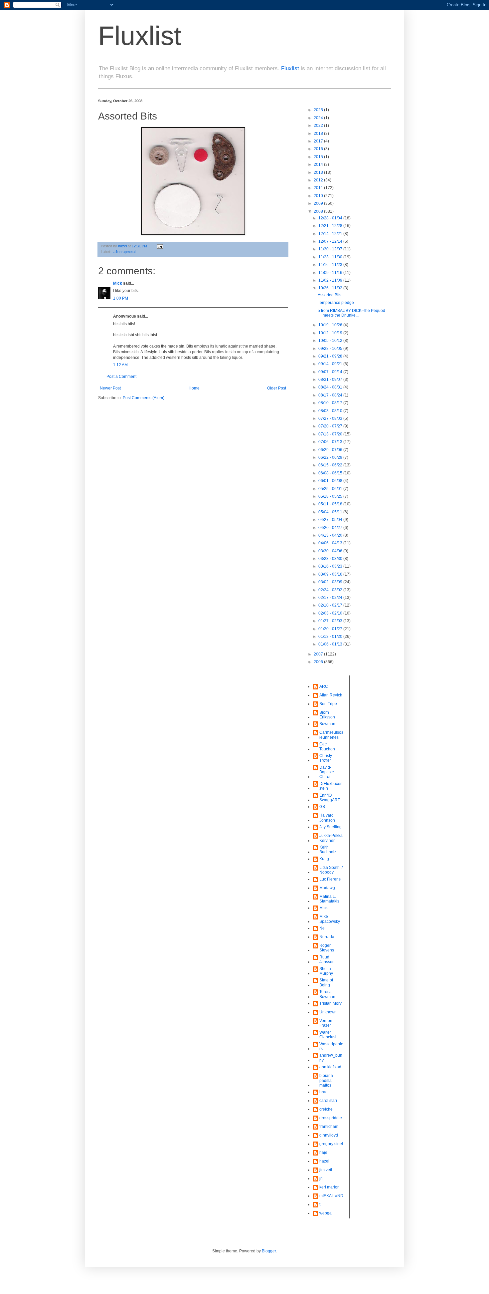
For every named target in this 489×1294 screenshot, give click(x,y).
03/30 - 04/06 (330, 551)
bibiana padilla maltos (326, 1080)
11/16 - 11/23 (330, 264)
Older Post (276, 388)
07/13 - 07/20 (330, 434)
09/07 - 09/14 (330, 372)
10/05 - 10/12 (330, 340)
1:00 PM (120, 298)
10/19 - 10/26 (330, 325)
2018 (319, 133)
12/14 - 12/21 (330, 233)
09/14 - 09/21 (330, 364)
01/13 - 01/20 (330, 636)
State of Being (326, 982)
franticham (328, 1126)
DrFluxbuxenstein (331, 786)
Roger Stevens (326, 947)
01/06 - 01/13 (330, 644)
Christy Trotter (325, 758)
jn (321, 1178)
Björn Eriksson (327, 714)
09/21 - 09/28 (330, 356)
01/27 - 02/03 (330, 621)
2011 (319, 187)
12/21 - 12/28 (330, 225)
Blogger (269, 1251)
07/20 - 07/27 (330, 426)
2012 (319, 180)
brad (323, 1092)
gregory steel (331, 1144)
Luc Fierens (330, 879)
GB (322, 806)
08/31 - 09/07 (330, 379)
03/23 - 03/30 (330, 558)
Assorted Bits (329, 295)
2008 (319, 211)
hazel (324, 1161)
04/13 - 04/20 (330, 535)
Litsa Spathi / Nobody (331, 870)
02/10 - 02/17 (330, 605)
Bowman (327, 723)
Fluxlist (139, 36)
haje (323, 1152)
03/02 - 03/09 (330, 582)
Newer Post (110, 388)
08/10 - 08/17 (330, 402)
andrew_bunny (330, 1057)
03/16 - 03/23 (330, 566)
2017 (319, 141)
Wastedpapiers (331, 1046)
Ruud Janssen (327, 959)
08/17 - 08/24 (330, 395)
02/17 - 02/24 (330, 597)
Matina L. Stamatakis (329, 899)
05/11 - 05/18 (330, 504)
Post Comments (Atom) (143, 397)
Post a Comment (121, 376)
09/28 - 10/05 (330, 348)
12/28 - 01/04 (330, 218)
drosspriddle (330, 1118)
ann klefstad (330, 1067)
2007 (319, 654)
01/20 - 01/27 (330, 629)
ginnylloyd (328, 1135)
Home (194, 388)
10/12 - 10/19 (330, 333)
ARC (323, 686)
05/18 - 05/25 (330, 496)
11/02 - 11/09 (330, 280)
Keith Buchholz (327, 849)
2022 (319, 125)
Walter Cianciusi (327, 1034)
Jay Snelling (330, 827)
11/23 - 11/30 (330, 257)
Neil (323, 928)
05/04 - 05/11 (330, 512)
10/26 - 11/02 (330, 288)
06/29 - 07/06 (330, 449)
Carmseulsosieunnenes (331, 734)
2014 (319, 164)
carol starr (328, 1100)
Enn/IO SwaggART (329, 797)
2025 (319, 110)
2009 (319, 203)
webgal (326, 1213)
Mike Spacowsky (329, 918)
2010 (319, 195)
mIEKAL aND (331, 1195)
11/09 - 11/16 (330, 272)
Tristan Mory (330, 1003)
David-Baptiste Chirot (326, 772)
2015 (319, 156)
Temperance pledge (336, 302)
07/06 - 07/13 (330, 441)
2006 (319, 661)
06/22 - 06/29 (330, 457)
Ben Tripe (328, 703)
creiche (326, 1109)
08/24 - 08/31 (330, 387)
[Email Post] (159, 246)
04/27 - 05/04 (330, 519)
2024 (319, 118)
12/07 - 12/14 (330, 241)
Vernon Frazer (325, 1023)
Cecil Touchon (327, 746)
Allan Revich (330, 695)
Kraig (324, 859)
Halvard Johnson (327, 817)
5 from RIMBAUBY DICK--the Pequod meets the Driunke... (351, 313)
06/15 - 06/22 (330, 465)
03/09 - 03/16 (330, 574)
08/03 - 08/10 (330, 410)
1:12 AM (120, 365)
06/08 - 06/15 (330, 473)
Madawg (327, 888)
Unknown (328, 1012)
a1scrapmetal (124, 252)
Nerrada (326, 936)
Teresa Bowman (327, 994)
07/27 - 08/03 (330, 418)
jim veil (325, 1169)
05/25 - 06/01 (330, 488)
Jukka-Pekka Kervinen (331, 838)
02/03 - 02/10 (330, 613)
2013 (319, 172)
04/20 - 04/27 (330, 527)
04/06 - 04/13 (330, 543)
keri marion (329, 1187)
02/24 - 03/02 (330, 590)
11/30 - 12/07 (330, 249)
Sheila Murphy (326, 971)
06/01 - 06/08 (330, 480)
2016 (319, 148)
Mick (117, 283)
